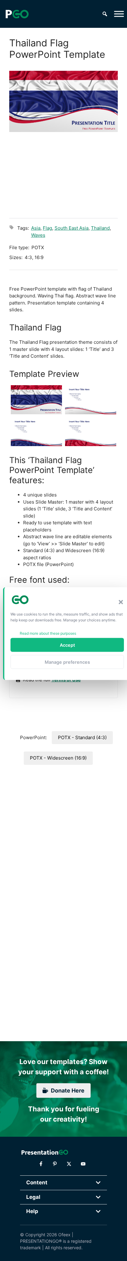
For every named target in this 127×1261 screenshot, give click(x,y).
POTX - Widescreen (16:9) (58, 758)
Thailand (100, 228)
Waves (38, 235)
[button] (121, 602)
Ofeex (64, 1234)
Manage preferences (67, 661)
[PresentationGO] (17, 14)
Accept (67, 644)
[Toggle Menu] (119, 14)
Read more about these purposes (48, 633)
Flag (47, 228)
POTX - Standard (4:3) (82, 737)
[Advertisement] (63, 174)
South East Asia (71, 228)
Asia (35, 228)
